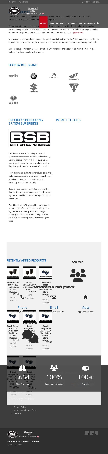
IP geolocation (16, 444)
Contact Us (75, 23)
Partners (89, 23)
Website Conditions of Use (25, 410)
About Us (61, 23)
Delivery (17, 413)
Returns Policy (20, 407)
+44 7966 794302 (91, 2)
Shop (51, 23)
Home (43, 23)
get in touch (78, 32)
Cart (13, 2)
